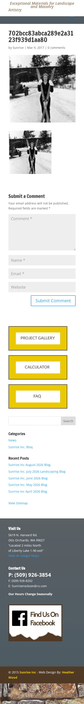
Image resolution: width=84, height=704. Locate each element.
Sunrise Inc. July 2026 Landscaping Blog (36, 471)
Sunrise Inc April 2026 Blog (27, 491)
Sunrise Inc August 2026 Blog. (29, 465)
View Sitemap (18, 503)
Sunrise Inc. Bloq (20, 447)
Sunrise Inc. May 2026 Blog (27, 485)
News (12, 440)
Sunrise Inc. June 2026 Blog (28, 478)
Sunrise (18, 48)
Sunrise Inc (28, 672)
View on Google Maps (23, 556)
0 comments (56, 48)
